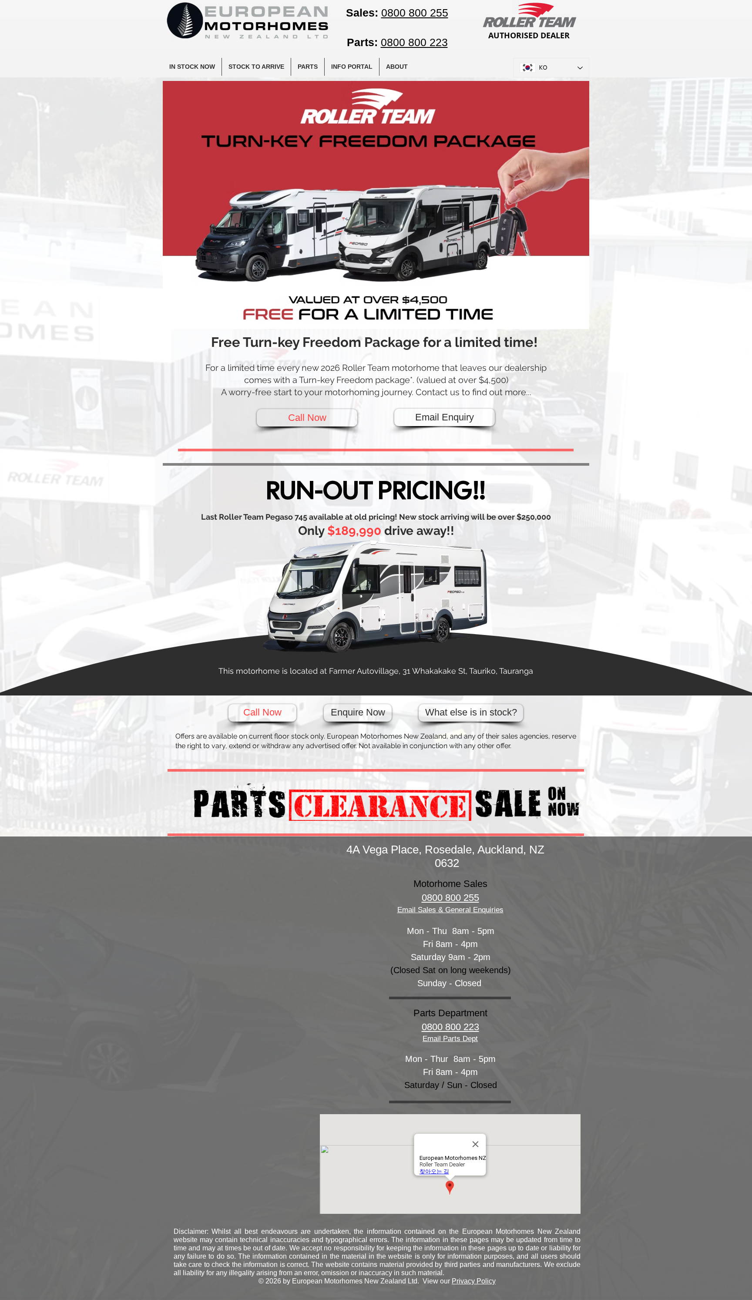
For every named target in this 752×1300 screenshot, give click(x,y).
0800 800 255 (450, 897)
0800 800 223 (450, 1026)
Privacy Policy (474, 1281)
